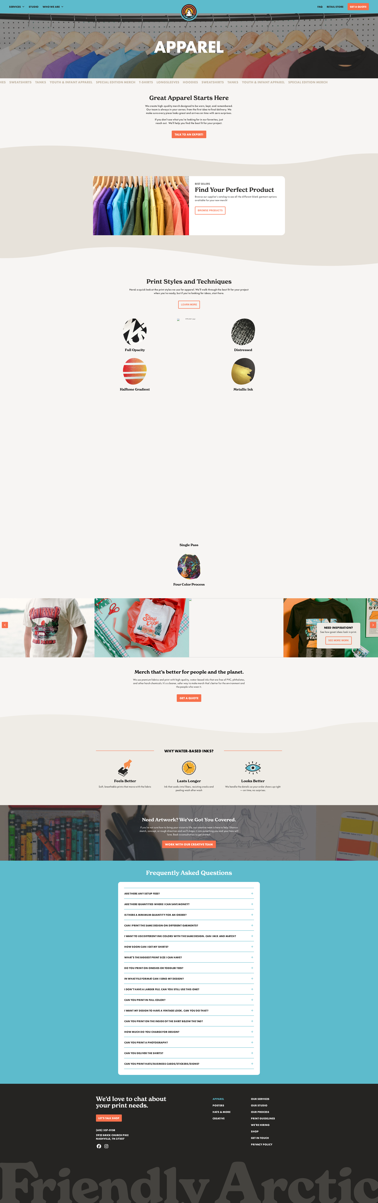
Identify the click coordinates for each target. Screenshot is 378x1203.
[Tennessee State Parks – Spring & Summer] (236, 627)
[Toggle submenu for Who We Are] (62, 7)
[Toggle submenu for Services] (23, 7)
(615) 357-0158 (105, 1130)
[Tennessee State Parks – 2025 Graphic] (141, 627)
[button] (189, 134)
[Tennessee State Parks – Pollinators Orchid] (47, 627)
